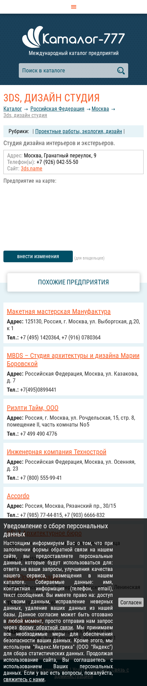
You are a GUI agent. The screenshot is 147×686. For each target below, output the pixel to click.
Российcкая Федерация (57, 109)
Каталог (12, 109)
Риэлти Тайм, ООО (32, 408)
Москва (100, 109)
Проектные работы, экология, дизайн (78, 131)
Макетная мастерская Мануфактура (59, 311)
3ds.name (31, 168)
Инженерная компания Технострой (56, 452)
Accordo (18, 496)
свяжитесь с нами (23, 679)
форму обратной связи (46, 627)
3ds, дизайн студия (25, 115)
